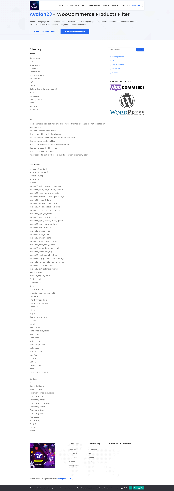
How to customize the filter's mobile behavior (50, 144)
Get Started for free (45, 32)
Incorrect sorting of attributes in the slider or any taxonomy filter (59, 155)
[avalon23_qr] (36, 176)
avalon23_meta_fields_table (43, 241)
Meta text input (36, 351)
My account (35, 96)
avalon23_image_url (39, 234)
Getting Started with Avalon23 (43, 89)
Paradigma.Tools (64, 479)
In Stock (33, 320)
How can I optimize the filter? (43, 130)
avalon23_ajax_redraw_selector (45, 193)
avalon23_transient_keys (41, 265)
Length (33, 324)
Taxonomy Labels (37, 406)
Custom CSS (35, 282)
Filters (32, 310)
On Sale (33, 358)
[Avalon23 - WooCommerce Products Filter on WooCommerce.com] (127, 88)
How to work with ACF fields (42, 151)
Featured (34, 296)
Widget (33, 427)
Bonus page (35, 58)
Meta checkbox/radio (39, 331)
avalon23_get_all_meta (41, 213)
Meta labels (35, 327)
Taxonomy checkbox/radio (42, 393)
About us (72, 449)
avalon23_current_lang (40, 200)
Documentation (94, 6)
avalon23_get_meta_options (43, 224)
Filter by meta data (38, 300)
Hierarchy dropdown (39, 317)
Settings (33, 379)
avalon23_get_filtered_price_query (46, 220)
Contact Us (35, 72)
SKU (31, 382)
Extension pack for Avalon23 (42, 293)
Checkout (34, 68)
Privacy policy (138, 488)
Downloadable (36, 289)
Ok (130, 488)
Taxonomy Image (37, 399)
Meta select (35, 348)
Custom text (35, 279)
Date (32, 286)
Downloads (136, 6)
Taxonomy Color (37, 396)
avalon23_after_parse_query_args (46, 186)
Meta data (34, 337)
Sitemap (72, 461)
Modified (33, 355)
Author (33, 182)
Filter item (34, 306)
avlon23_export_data (40, 275)
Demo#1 (106, 6)
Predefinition (35, 365)
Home (61, 6)
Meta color (34, 334)
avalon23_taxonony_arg (41, 251)
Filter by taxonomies (39, 303)
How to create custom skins (42, 141)
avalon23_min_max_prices (42, 244)
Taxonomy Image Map (40, 403)
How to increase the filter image (44, 148)
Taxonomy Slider (37, 413)
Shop (32, 103)
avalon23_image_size (40, 231)
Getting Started (72, 6)
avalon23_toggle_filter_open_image (47, 262)
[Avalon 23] (34, 5)
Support (125, 6)
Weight (33, 424)
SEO (31, 375)
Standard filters (37, 389)
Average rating (36, 272)
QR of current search (39, 372)
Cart (32, 61)
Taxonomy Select (37, 410)
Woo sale (34, 109)
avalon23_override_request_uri (44, 248)
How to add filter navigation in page (46, 134)
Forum (32, 85)
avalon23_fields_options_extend (45, 207)
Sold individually (37, 386)
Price (32, 369)
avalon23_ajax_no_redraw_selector (46, 189)
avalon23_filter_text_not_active (45, 210)
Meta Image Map (37, 344)
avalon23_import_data (40, 238)
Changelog (35, 65)
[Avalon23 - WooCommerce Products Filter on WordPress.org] (127, 104)
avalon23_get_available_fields (44, 217)
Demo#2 (115, 6)
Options (33, 362)
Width (32, 430)
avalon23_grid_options (40, 227)
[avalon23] (34, 179)
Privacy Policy (36, 99)
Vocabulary (35, 420)
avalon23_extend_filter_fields (43, 203)
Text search (35, 417)
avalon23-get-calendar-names (44, 269)
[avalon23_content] (39, 172)
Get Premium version (75, 32)
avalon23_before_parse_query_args (47, 196)
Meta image (35, 341)
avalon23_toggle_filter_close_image (47, 258)
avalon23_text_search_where (43, 255)
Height (32, 313)
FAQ (83, 6)
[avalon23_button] (38, 169)
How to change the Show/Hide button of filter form (52, 137)
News (91, 461)
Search (141, 49)
